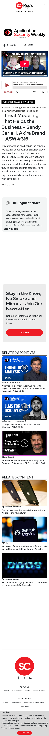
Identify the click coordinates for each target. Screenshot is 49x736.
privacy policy (42, 726)
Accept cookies (24, 733)
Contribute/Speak (16, 702)
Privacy (43, 690)
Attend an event (28, 702)
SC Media (6, 690)
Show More (11, 228)
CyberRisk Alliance (17, 690)
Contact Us (27, 690)
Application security (10, 107)
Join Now (24, 332)
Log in (19, 11)
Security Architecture (31, 107)
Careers (35, 690)
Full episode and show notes (18, 102)
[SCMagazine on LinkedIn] (30, 678)
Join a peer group (39, 702)
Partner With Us (25, 706)
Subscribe (6, 702)
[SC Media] (24, 5)
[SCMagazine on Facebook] (18, 678)
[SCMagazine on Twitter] (24, 678)
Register (29, 11)
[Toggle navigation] (4, 5)
